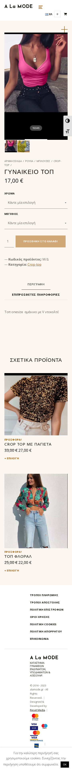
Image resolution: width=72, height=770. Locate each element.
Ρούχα (29, 161)
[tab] (36, 284)
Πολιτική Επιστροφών (47, 609)
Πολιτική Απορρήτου (46, 631)
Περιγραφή (35, 284)
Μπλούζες (43, 161)
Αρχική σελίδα (13, 161)
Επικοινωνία (39, 639)
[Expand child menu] (57, 14)
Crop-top (34, 264)
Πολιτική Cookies (43, 624)
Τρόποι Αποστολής (45, 602)
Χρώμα (9, 193)
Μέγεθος (11, 214)
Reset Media (37, 710)
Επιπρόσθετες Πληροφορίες (36, 294)
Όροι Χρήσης (40, 617)
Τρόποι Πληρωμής (44, 595)
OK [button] (65, 764)
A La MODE (18, 7)
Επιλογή (13, 458)
